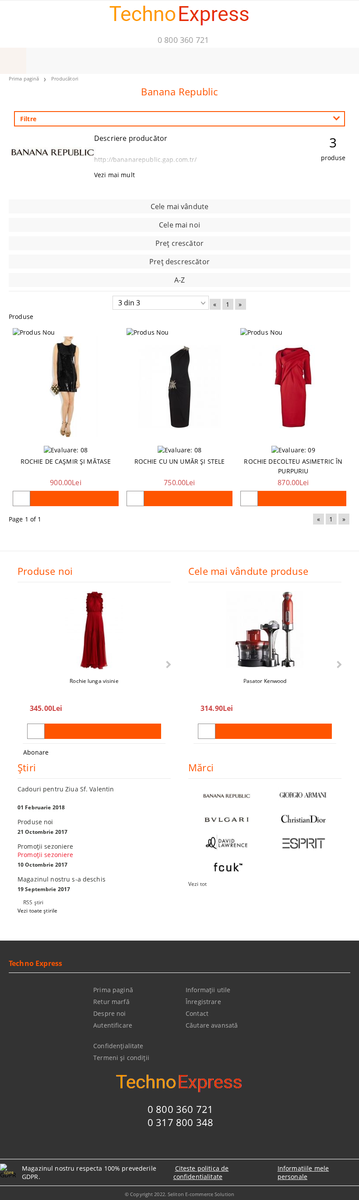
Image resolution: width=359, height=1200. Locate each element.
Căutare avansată (212, 1025)
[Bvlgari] (226, 819)
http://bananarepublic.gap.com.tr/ (145, 159)
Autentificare (112, 1025)
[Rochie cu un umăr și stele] (179, 387)
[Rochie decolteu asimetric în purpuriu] (293, 387)
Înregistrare (203, 1001)
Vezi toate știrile (37, 910)
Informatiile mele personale (303, 1172)
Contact (197, 1013)
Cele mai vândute (180, 206)
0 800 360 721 (183, 40)
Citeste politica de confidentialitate (201, 1172)
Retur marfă (111, 1001)
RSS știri (33, 902)
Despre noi (109, 1013)
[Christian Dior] (303, 819)
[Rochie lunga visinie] (94, 630)
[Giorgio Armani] (303, 795)
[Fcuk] (226, 867)
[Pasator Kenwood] (264, 630)
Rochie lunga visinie (94, 681)
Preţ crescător (179, 243)
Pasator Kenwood (265, 681)
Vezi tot (197, 884)
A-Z (179, 280)
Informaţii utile (208, 990)
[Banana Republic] (52, 166)
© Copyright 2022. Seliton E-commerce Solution (179, 1194)
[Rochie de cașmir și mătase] (66, 387)
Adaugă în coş (74, 498)
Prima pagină (24, 78)
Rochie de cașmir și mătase (66, 461)
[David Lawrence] (226, 843)
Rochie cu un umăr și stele (179, 461)
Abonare (36, 752)
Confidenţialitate (118, 1046)
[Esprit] (303, 843)
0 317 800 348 (180, 1122)
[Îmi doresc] (21, 498)
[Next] (167, 664)
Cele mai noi (179, 225)
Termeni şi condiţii (121, 1057)
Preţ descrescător (179, 261)
